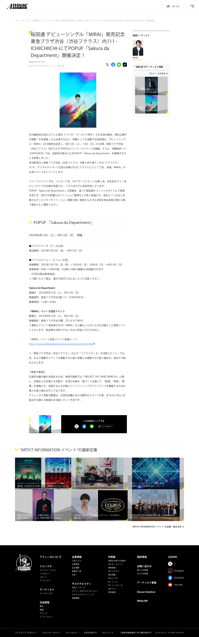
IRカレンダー (113, 578)
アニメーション (46, 617)
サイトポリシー (72, 632)
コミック (43, 613)
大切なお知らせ (90, 632)
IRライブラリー (114, 571)
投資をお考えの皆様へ (117, 561)
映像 (41, 610)
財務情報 (112, 568)
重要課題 (75, 598)
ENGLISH (142, 601)
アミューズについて (50, 557)
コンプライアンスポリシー (26, 632)
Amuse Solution (146, 592)
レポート (43, 577)
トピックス (46, 566)
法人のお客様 (142, 573)
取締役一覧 (76, 571)
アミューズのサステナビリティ (85, 591)
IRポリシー (112, 589)
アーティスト (45, 580)
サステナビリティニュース (83, 594)
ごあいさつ (76, 561)
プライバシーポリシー (51, 632)
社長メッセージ (78, 587)
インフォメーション (48, 570)
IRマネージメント (115, 564)
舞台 (41, 606)
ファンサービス (46, 593)
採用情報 (142, 557)
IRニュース (112, 582)
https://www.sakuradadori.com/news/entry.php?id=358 (60, 344)
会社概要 (75, 568)
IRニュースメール (115, 585)
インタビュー (45, 573)
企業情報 (77, 557)
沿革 (74, 575)
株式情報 (112, 575)
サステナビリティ (81, 584)
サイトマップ (107, 632)
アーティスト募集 (146, 582)
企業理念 (75, 564)
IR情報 (111, 557)
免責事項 (112, 592)
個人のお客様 (142, 570)
